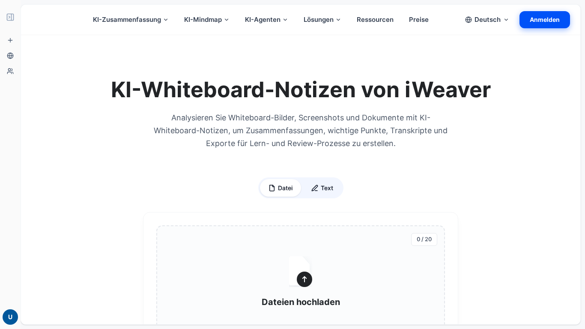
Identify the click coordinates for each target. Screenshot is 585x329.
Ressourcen (375, 19)
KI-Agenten (263, 19)
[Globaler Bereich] (10, 56)
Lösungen (319, 19)
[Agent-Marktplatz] (10, 71)
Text (327, 187)
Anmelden (545, 19)
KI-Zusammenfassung (127, 19)
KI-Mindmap (203, 19)
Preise (419, 19)
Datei (285, 187)
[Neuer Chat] (10, 40)
